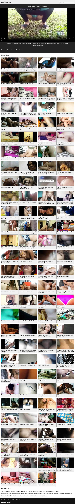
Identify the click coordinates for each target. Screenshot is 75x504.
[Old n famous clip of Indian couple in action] (10, 122)
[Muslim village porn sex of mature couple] (10, 166)
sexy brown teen (45, 43)
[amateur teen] (47, 240)
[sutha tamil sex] (65, 374)
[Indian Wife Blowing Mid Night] (28, 314)
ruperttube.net (6, 2)
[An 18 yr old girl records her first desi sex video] (47, 107)
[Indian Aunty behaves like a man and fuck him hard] (47, 418)
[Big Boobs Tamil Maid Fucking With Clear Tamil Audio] (10, 255)
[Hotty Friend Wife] (47, 374)
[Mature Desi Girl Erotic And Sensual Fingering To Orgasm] (10, 196)
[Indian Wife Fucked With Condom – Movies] (10, 107)
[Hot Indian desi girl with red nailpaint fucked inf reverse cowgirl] (47, 196)
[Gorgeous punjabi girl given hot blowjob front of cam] (47, 211)
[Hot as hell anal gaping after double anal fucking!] (47, 300)
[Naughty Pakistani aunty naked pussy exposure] (65, 137)
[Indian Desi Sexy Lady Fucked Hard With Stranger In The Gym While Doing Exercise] (65, 92)
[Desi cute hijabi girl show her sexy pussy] (28, 477)
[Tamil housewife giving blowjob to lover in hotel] (65, 166)
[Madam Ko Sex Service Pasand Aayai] (47, 137)
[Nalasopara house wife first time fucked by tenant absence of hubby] (47, 463)
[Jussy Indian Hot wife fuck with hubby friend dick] (65, 77)
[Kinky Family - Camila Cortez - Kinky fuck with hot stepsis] (47, 329)
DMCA (4, 502)
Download (18, 49)
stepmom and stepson (37, 45)
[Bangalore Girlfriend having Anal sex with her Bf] (65, 122)
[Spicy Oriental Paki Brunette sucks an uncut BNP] (28, 300)
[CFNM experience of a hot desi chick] (65, 211)
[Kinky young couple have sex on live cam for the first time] (47, 255)
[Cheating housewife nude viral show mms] (65, 433)
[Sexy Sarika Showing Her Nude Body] (28, 122)
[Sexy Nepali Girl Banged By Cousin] (28, 196)
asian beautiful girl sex (54, 43)
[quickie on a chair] (28, 463)
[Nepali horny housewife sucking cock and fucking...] (28, 448)
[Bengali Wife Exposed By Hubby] (65, 255)
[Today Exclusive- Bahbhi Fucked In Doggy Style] (47, 285)
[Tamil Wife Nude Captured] (28, 255)
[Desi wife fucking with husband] (28, 418)
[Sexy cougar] (28, 374)
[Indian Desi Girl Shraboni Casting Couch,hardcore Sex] (10, 300)
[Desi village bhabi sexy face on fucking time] (28, 270)
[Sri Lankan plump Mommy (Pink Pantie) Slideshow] (65, 300)
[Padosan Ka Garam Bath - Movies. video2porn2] (10, 344)
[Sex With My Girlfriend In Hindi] (10, 77)
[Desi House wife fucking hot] (47, 359)
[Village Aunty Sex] (28, 388)
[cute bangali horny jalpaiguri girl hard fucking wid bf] (10, 448)
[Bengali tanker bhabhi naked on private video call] (47, 181)
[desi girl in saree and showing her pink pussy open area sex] (10, 151)
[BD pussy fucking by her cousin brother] (10, 433)
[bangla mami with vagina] (65, 270)
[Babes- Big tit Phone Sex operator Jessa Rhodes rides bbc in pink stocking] (10, 92)
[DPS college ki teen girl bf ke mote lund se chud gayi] (47, 270)
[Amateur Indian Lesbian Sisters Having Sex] (10, 329)
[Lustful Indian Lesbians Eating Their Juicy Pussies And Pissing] (47, 403)
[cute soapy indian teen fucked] (10, 285)
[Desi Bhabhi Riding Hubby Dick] (65, 418)
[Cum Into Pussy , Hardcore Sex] (47, 122)
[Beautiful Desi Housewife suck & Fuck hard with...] (10, 62)
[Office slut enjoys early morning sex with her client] (10, 225)
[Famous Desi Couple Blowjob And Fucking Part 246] (65, 285)
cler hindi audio (64, 43)
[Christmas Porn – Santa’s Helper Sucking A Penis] (47, 477)
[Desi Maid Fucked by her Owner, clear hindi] (10, 211)
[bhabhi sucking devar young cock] (10, 463)
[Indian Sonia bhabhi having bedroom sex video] (65, 62)
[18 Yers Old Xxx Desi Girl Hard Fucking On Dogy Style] (10, 359)
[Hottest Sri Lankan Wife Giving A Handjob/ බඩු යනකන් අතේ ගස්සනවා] (10, 270)
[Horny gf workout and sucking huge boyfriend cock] (65, 329)
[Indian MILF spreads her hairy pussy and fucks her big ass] (28, 166)
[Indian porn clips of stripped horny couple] (47, 225)
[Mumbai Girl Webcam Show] (28, 77)
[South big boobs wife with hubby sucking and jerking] (10, 374)
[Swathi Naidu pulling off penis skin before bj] (28, 151)
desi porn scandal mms (15, 43)
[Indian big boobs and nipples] (10, 314)
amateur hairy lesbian (27, 43)
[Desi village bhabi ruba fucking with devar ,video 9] (47, 77)
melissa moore (36, 43)
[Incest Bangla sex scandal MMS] (28, 359)
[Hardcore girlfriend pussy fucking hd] (28, 92)
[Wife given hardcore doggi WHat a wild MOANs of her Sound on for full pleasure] (65, 344)
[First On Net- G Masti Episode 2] (10, 477)
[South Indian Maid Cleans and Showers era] (47, 448)
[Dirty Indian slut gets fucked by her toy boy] (65, 388)
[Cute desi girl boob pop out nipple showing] (65, 181)
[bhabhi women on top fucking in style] (28, 137)
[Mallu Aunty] (47, 62)
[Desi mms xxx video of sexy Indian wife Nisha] (28, 433)
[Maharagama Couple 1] (28, 403)
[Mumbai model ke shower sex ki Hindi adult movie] (10, 388)
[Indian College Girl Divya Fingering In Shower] (10, 240)
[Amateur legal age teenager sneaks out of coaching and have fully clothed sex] (28, 225)
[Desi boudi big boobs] (65, 314)
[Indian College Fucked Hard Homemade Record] (28, 181)
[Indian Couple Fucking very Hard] (10, 418)
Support (8, 502)
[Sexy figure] (65, 151)
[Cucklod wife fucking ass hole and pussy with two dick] (47, 344)
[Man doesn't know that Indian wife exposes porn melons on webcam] (65, 196)
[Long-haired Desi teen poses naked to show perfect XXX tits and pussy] (28, 107)
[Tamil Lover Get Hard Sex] (28, 285)
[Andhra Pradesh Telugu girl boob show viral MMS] (47, 314)
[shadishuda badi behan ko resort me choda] (65, 240)
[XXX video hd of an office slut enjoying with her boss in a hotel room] (28, 211)
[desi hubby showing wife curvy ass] (65, 448)
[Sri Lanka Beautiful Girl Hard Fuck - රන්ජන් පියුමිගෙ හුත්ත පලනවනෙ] (28, 344)
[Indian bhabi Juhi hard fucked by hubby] (28, 329)
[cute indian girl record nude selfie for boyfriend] (47, 388)
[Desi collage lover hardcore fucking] (65, 107)
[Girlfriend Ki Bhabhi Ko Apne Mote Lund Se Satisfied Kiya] (47, 166)
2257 (2, 502)
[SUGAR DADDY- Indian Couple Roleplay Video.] (47, 433)
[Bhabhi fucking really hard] (10, 181)
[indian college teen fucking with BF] (10, 403)
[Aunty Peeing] (47, 151)
